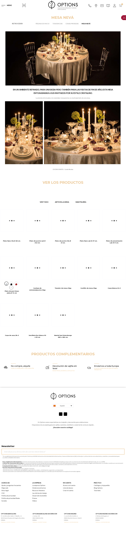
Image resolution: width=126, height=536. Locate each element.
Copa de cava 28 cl (12, 335)
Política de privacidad (8, 496)
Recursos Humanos (38, 490)
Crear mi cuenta (68, 490)
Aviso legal (5, 490)
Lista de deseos (68, 488)
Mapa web (4, 488)
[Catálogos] (108, 5)
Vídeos (34, 501)
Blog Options (98, 488)
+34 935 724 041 (10, 522)
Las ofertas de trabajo (39, 493)
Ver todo (44, 202)
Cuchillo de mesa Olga (89, 288)
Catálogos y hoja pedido (102, 485)
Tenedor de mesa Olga (63, 288)
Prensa (34, 498)
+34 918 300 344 (73, 522)
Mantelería (81, 202)
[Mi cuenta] (115, 5)
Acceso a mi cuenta (69, 485)
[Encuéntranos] (96, 5)
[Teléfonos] (90, 5)
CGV (3, 493)
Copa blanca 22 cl (114, 288)
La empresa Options (38, 485)
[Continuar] (122, 450)
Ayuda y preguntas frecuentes (11, 485)
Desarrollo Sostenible (39, 496)
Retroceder (17, 23)
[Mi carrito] (121, 5)
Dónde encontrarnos (39, 488)
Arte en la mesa (62, 202)
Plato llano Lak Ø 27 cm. (88, 241)
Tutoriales (97, 490)
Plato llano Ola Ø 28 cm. (12, 241)
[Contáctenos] (102, 5)
